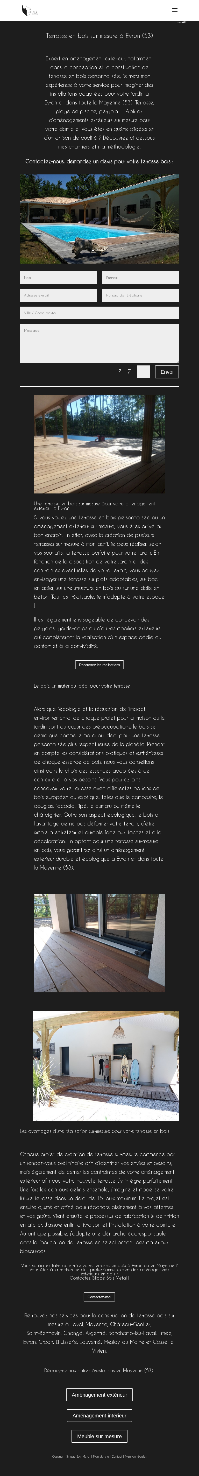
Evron (29, 1342)
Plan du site (101, 1456)
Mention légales (135, 1456)
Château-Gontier (130, 1324)
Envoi (167, 372)
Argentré (96, 1333)
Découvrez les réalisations (99, 665)
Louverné (90, 1342)
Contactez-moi (99, 1297)
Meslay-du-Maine (124, 1342)
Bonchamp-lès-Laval (132, 1333)
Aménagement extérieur (99, 1395)
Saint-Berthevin (43, 1333)
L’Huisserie (66, 1342)
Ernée (165, 1333)
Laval (76, 1324)
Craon (46, 1342)
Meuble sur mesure (99, 1436)
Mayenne (96, 1324)
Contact (117, 1456)
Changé (73, 1333)
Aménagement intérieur (99, 1415)
